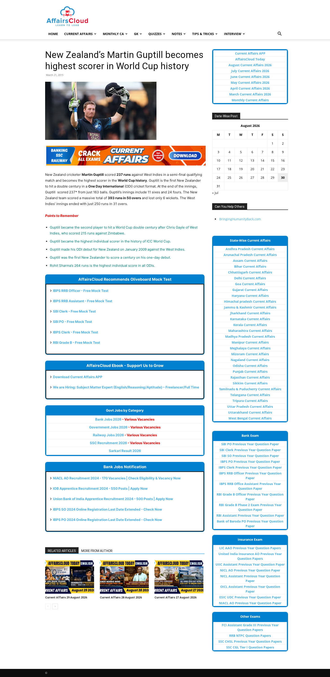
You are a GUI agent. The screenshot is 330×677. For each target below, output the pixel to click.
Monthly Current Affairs (250, 100)
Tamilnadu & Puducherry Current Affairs (250, 389)
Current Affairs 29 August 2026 (66, 597)
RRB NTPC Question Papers (250, 635)
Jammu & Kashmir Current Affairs (250, 307)
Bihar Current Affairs (250, 266)
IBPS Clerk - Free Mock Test (75, 332)
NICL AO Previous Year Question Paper (250, 570)
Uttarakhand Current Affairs (250, 412)
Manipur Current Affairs (250, 342)
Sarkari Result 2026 (125, 451)
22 (272, 169)
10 (218, 160)
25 (229, 177)
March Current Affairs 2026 (250, 94)
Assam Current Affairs (250, 260)
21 (262, 169)
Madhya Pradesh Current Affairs (250, 336)
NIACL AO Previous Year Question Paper (250, 603)
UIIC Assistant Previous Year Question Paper (250, 564)
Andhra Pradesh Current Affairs (250, 249)
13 (252, 160)
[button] (279, 34)
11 (229, 160)
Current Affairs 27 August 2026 (175, 597)
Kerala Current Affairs (250, 325)
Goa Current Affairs (250, 284)
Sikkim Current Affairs (250, 383)
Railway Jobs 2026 (125, 435)
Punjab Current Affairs (250, 371)
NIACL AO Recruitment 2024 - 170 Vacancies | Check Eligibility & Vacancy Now (117, 478)
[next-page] (55, 606)
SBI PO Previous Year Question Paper (250, 444)
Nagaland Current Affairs (250, 360)
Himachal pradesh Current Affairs (250, 301)
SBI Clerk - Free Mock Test (74, 311)
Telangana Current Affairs (250, 395)
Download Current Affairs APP (77, 377)
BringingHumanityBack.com (240, 219)
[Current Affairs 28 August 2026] (125, 577)
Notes (177, 34)
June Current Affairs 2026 (250, 77)
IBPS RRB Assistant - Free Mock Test (82, 301)
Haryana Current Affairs (250, 295)
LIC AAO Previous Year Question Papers (250, 548)
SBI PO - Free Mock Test (72, 322)
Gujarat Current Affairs (250, 290)
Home (53, 34)
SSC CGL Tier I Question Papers (250, 647)
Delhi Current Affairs (250, 278)
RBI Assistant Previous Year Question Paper (250, 515)
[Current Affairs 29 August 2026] (70, 577)
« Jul (215, 193)
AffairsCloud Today (250, 59)
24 (218, 177)
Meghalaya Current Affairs (250, 348)
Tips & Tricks (203, 34)
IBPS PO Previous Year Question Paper (250, 461)
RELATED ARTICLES (62, 551)
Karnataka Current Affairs (250, 319)
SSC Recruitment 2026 (125, 443)
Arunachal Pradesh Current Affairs (250, 255)
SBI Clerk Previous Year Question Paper (250, 450)
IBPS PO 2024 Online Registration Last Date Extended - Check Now (107, 520)
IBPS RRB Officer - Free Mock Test (80, 291)
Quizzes (155, 34)
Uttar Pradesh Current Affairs (250, 406)
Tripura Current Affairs (250, 401)
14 (262, 160)
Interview (232, 34)
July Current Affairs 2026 (250, 71)
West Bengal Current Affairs (250, 418)
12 (241, 160)
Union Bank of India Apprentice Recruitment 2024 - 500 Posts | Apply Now (113, 499)
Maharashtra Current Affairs (250, 331)
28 (262, 177)
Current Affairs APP (250, 53)
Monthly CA (113, 34)
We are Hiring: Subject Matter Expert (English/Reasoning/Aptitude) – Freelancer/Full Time (126, 387)
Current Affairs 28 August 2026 (121, 597)
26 (241, 177)
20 (252, 169)
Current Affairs (78, 34)
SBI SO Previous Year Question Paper (250, 456)
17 (218, 169)
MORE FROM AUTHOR (96, 551)
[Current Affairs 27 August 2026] (179, 577)
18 (229, 169)
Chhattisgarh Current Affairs (250, 272)
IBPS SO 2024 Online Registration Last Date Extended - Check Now (107, 509)
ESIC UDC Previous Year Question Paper (250, 597)
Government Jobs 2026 (125, 427)
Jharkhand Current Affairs (250, 313)
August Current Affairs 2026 (250, 65)
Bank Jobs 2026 (124, 419)
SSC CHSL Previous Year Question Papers (250, 641)
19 (241, 169)
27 (252, 177)
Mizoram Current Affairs (250, 354)
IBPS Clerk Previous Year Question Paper (250, 467)
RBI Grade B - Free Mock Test (76, 342)
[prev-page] (48, 606)
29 (272, 177)
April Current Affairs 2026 (250, 88)
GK (136, 34)
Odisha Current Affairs (250, 366)
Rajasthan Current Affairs (250, 377)
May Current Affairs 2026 (250, 82)
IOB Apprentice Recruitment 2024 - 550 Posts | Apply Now (100, 488)
